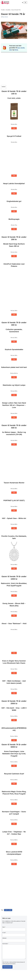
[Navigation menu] (25, 2)
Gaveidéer (8, 9)
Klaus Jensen (5, 16)
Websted (4, 938)
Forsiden (3, 9)
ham (18, 47)
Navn (3, 927)
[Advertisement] (14, 67)
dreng (16, 49)
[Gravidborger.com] (5, 2)
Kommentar (5, 943)
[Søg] (22, 2)
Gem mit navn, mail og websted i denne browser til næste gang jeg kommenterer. (13, 963)
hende (23, 47)
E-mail (4, 932)
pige (10, 49)
